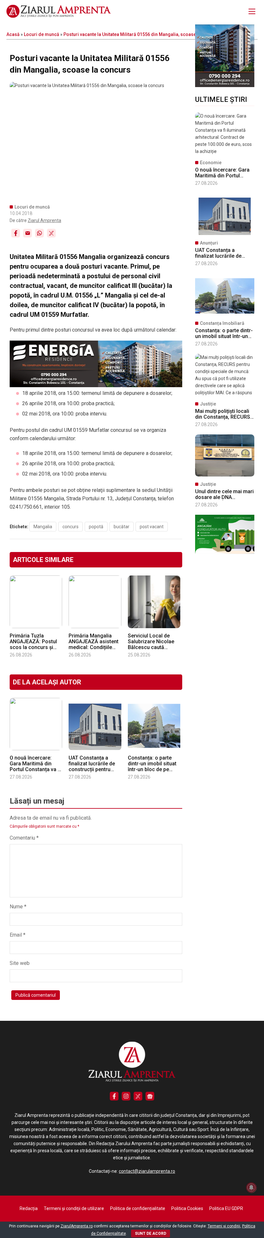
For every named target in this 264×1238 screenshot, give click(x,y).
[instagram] (126, 1096)
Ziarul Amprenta (44, 220)
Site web (20, 963)
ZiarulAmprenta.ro (77, 1226)
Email (17, 935)
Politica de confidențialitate (137, 1208)
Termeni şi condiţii (224, 1226)
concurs (70, 526)
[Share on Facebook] (15, 233)
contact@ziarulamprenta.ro (147, 1171)
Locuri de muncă (41, 34)
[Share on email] (27, 233)
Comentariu (24, 838)
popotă (96, 526)
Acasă (13, 34)
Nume (18, 907)
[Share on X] (51, 233)
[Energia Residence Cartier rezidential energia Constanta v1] (224, 85)
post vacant (152, 526)
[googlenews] (150, 1096)
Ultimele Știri (221, 99)
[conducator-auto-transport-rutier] (224, 552)
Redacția (29, 1208)
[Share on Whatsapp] (39, 233)
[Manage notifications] (251, 1187)
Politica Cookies (187, 1208)
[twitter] (138, 1096)
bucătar (121, 526)
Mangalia (42, 526)
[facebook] (114, 1096)
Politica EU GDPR (226, 1208)
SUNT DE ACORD (150, 1233)
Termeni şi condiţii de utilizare (74, 1208)
